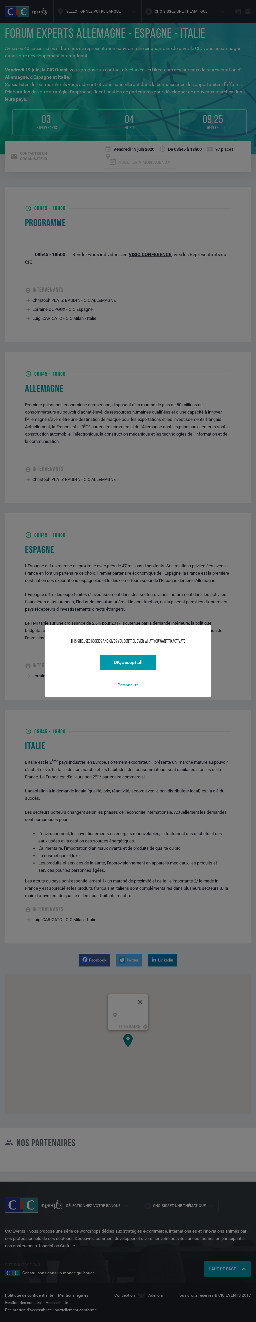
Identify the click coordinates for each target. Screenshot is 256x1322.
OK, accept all (128, 662)
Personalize (128, 685)
